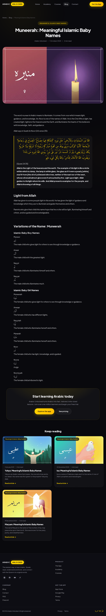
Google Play (59, 593)
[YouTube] (15, 578)
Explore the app (44, 411)
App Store (59, 589)
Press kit (5, 600)
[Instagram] (4, 578)
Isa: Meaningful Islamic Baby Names (73, 470)
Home (37, 4)
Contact (75, 4)
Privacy (58, 596)
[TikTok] (20, 578)
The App (58, 566)
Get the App (96, 4)
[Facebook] (10, 578)
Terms (57, 600)
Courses (57, 4)
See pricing (63, 411)
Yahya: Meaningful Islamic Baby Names (23, 470)
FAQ (4, 596)
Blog (66, 4)
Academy (47, 4)
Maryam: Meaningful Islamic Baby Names (24, 524)
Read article (10, 483)
